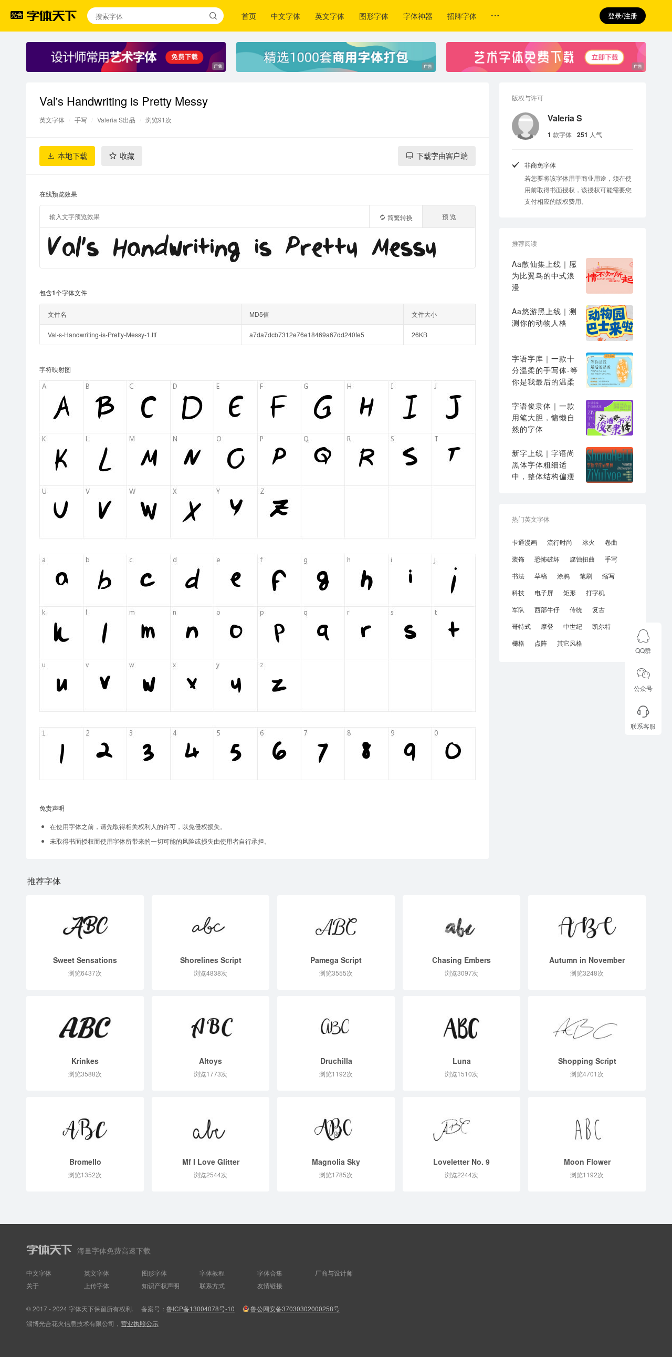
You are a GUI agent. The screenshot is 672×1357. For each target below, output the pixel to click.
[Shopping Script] (587, 1023)
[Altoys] (210, 1023)
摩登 (547, 625)
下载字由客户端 (442, 156)
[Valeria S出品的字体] (525, 126)
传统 (576, 609)
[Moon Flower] (587, 1124)
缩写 (608, 575)
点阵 (540, 642)
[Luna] (461, 1023)
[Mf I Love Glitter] (210, 1124)
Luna (462, 1060)
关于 (32, 1285)
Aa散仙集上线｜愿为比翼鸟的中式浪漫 (544, 275)
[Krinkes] (85, 1023)
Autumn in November (587, 960)
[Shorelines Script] (210, 922)
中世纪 (572, 625)
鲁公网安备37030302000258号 (295, 1308)
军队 (518, 609)
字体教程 (212, 1272)
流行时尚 (559, 541)
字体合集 (269, 1272)
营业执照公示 (140, 1323)
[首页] (51, 16)
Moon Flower (587, 1161)
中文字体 (285, 16)
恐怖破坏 (547, 558)
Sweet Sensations (85, 960)
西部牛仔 (547, 609)
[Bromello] (85, 1124)
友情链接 (269, 1285)
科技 (518, 592)
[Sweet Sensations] (85, 922)
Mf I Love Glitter (210, 1161)
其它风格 (569, 642)
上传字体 (96, 1285)
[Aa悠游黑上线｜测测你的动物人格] (609, 323)
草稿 (540, 575)
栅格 (518, 642)
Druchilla (336, 1060)
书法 (518, 575)
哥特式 (521, 625)
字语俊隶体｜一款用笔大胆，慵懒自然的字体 (543, 417)
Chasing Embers (461, 960)
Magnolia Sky (336, 1161)
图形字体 (373, 16)
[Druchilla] (336, 1023)
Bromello (85, 1161)
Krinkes (85, 1060)
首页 (249, 16)
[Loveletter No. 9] (461, 1124)
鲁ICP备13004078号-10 (200, 1308)
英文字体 (329, 16)
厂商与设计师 (334, 1272)
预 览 (449, 216)
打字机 (595, 592)
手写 (81, 119)
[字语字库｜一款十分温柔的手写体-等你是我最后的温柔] (609, 370)
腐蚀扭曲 (582, 558)
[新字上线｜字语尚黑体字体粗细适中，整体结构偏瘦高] (609, 465)
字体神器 (418, 16)
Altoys (210, 1060)
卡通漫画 (524, 541)
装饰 (518, 558)
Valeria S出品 (116, 119)
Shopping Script (587, 1060)
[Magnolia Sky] (336, 1124)
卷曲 (611, 541)
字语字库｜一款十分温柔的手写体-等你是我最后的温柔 (545, 370)
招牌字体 (462, 16)
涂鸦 (563, 575)
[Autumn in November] (587, 922)
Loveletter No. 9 (461, 1161)
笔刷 (586, 575)
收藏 (127, 156)
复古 (598, 609)
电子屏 (543, 592)
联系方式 (212, 1285)
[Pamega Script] (336, 922)
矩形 (569, 592)
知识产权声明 (161, 1285)
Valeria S (565, 118)
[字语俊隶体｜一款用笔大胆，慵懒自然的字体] (609, 418)
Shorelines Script (211, 960)
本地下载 (72, 156)
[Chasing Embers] (461, 922)
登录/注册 (622, 15)
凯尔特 (601, 625)
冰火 (588, 541)
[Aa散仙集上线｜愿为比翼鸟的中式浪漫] (609, 276)
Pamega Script (336, 960)
